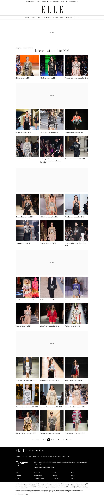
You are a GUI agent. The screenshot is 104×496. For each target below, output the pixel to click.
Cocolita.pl (18, 478)
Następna (68, 440)
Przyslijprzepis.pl (56, 478)
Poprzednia (36, 440)
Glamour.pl (18, 475)
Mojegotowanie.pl (38, 475)
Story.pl (72, 478)
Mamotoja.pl (37, 472)
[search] (78, 17)
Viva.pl (72, 472)
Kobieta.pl (55, 475)
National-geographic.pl (39, 478)
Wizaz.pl (72, 475)
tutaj (27, 494)
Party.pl (17, 472)
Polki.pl (54, 472)
